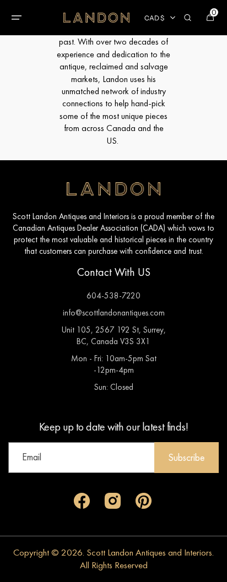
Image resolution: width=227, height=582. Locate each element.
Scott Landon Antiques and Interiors (149, 552)
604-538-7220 (113, 295)
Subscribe (186, 457)
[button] (16, 18)
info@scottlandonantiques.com (114, 312)
